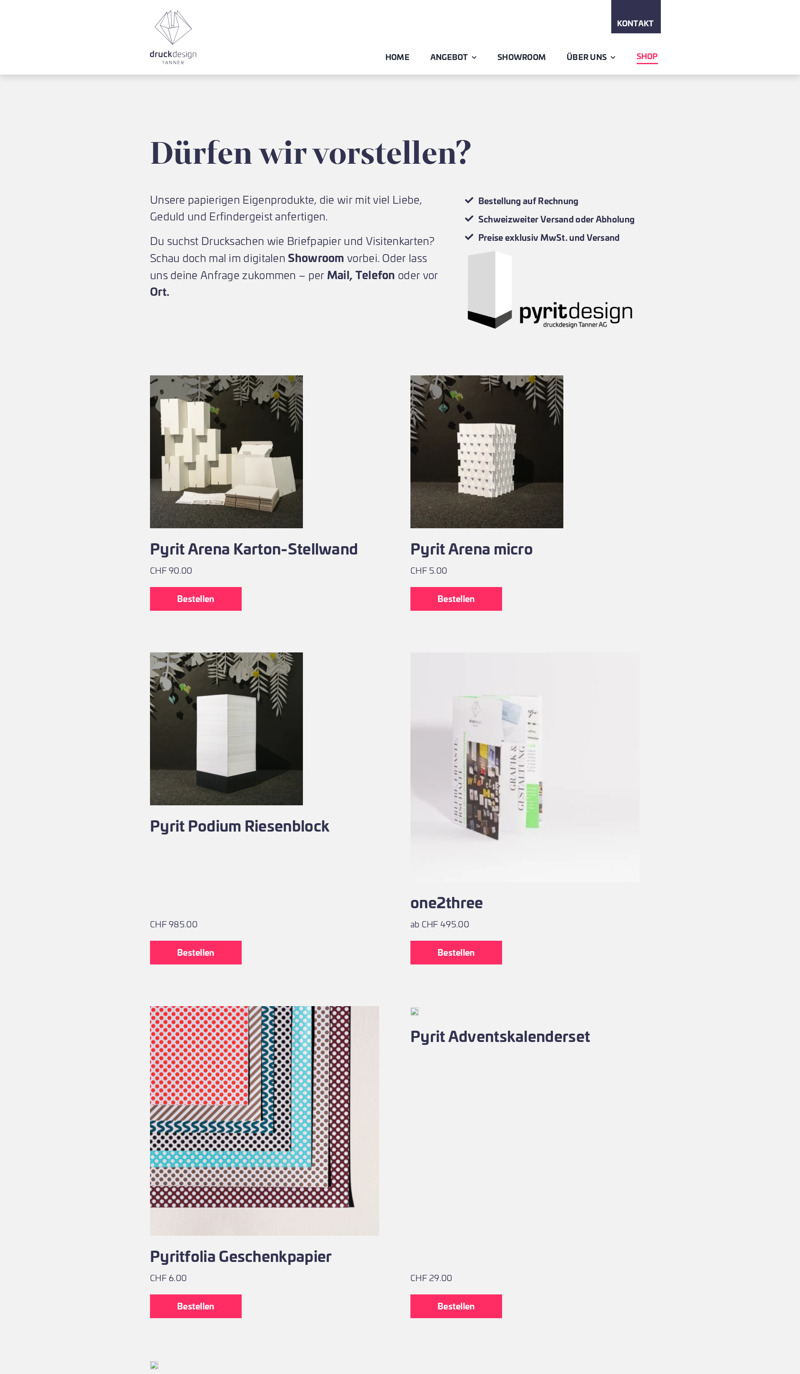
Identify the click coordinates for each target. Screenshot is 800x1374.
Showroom (316, 257)
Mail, (340, 274)
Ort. (159, 291)
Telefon (375, 274)
